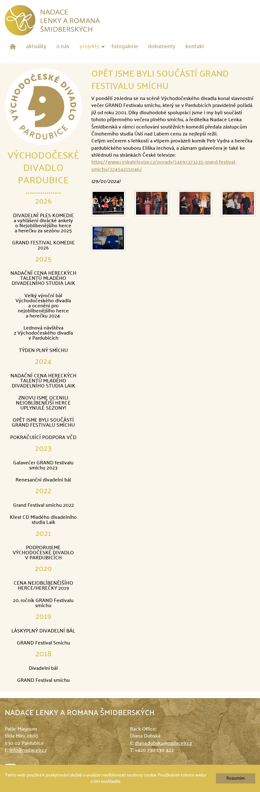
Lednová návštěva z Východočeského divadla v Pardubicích (43, 333)
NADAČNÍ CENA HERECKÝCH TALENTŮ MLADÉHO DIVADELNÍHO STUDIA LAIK (43, 278)
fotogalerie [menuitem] (125, 46)
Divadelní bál (43, 668)
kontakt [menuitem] (194, 46)
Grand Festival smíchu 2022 (43, 505)
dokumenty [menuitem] (161, 46)
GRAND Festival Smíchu (43, 643)
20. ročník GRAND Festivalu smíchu (43, 603)
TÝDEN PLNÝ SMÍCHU (43, 350)
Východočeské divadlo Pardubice (43, 168)
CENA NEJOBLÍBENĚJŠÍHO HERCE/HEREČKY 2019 (43, 586)
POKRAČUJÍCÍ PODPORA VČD (43, 437)
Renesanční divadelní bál (43, 480)
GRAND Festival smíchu (43, 680)
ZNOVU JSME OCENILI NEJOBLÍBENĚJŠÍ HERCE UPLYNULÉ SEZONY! (43, 403)
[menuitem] (13, 47)
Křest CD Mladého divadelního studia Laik (43, 520)
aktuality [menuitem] (36, 46)
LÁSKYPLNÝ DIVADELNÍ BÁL (43, 631)
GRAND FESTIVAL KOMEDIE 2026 (43, 246)
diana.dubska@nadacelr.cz (163, 743)
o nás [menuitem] (62, 46)
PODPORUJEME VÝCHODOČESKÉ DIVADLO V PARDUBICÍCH (43, 553)
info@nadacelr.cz (28, 750)
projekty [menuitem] (89, 46)
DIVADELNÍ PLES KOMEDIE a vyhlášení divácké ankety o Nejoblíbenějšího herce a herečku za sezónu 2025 (43, 223)
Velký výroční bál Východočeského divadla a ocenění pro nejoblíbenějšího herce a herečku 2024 (43, 306)
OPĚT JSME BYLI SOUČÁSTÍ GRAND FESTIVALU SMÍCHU (43, 423)
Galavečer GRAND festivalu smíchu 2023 (43, 466)
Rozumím (235, 778)
